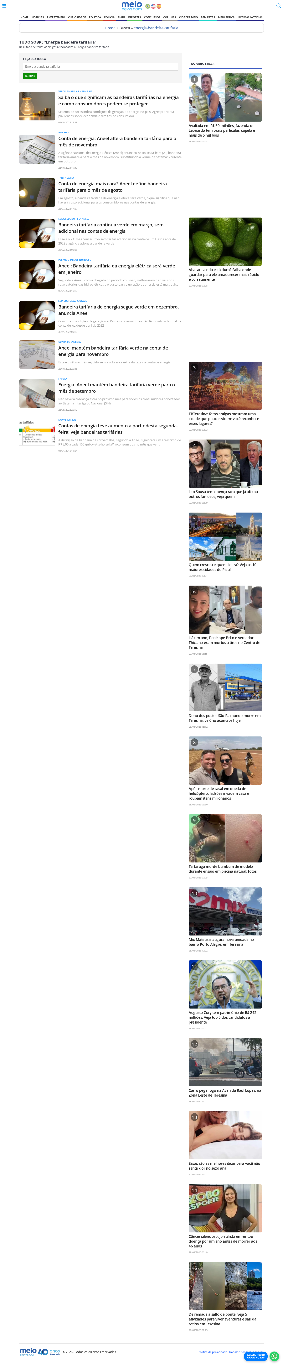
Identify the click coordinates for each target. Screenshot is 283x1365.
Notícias (38, 17)
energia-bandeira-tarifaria (156, 27)
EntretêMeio (56, 17)
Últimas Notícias (250, 17)
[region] (225, 182)
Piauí (121, 17)
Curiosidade (77, 17)
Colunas (169, 17)
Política (95, 17)
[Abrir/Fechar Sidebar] (4, 5)
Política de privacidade (212, 1352)
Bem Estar (208, 17)
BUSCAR (30, 76)
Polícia (109, 17)
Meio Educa (226, 17)
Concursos (152, 17)
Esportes (134, 17)
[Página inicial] (131, 6)
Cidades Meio (188, 17)
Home (24, 17)
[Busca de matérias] (278, 7)
